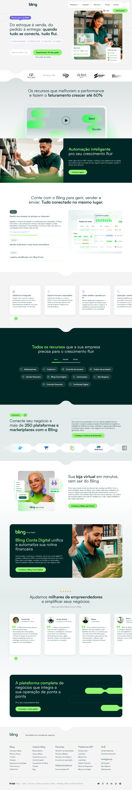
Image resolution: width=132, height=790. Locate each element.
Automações (105, 763)
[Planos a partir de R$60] (20, 18)
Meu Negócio (105, 766)
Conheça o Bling (15, 751)
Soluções (86, 5)
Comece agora (78, 172)
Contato (116, 5)
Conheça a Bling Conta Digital (31, 570)
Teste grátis (120, 11)
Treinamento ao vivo (39, 757)
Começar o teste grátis (28, 709)
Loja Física (81, 754)
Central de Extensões (108, 754)
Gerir (56, 359)
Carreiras (13, 760)
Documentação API (62, 769)
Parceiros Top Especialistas (64, 751)
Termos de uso (15, 766)
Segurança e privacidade (18, 763)
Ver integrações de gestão (18, 232)
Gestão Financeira (84, 763)
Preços (107, 5)
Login (107, 10)
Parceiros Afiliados (61, 754)
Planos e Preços (15, 754)
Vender (65, 359)
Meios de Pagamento (85, 766)
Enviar (75, 359)
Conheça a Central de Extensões (88, 435)
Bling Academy (37, 751)
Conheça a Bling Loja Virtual (82, 506)
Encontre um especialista (63, 760)
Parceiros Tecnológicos (63, 757)
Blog (34, 769)
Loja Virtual (82, 760)
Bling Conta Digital (84, 769)
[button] (11, 318)
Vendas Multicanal (107, 751)
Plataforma (73, 5)
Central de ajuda (37, 760)
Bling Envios (82, 757)
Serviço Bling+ (37, 754)
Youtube (35, 766)
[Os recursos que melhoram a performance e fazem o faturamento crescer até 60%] (66, 120)
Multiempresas (106, 769)
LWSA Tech (14, 769)
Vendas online (83, 751)
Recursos (97, 5)
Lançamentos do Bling (40, 763)
